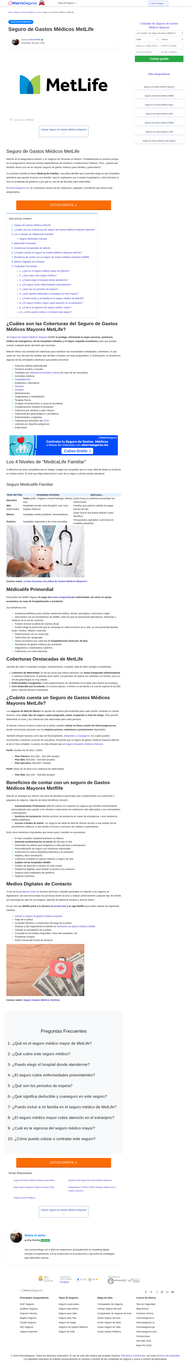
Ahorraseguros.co (145, 1322)
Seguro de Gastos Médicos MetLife (32, 225)
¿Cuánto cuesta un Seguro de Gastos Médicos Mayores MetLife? (48, 252)
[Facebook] (146, 1292)
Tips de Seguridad (145, 1304)
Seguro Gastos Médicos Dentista (41, 1000)
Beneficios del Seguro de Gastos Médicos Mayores (90, 1180)
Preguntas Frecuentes (25, 266)
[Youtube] (172, 1292)
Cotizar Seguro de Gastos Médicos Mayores (64, 131)
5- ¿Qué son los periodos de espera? (38, 289)
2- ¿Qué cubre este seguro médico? (38, 275)
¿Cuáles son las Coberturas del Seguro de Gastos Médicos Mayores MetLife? (54, 229)
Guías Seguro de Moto (109, 1322)
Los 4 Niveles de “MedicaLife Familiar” (34, 234)
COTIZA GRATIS (62, 205)
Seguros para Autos (69, 1304)
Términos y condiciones (133, 1355)
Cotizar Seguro (158, 3)
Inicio (10, 12)
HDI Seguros (26, 1327)
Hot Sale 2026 (143, 1341)
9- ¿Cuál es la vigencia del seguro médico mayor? (45, 307)
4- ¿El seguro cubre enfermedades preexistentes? (45, 284)
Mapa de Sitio (105, 1297)
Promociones (143, 1336)
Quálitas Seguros (29, 1308)
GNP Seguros (27, 1304)
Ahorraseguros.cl (145, 1318)
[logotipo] (32, 1291)
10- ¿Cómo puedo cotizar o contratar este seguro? (45, 312)
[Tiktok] (162, 1292)
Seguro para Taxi (67, 1318)
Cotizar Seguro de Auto (109, 1308)
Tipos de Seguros (66, 3)
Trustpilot (64, 1282)
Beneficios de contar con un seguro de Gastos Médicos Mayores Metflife (51, 257)
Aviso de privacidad (169, 1355)
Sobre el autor (35, 1235)
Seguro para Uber (68, 1313)
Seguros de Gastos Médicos (73, 1327)
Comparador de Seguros (110, 1304)
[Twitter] (151, 1292)
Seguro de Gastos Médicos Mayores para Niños (34, 1180)
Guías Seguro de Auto (108, 1318)
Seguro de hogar (67, 1322)
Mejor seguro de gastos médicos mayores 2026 (34, 1187)
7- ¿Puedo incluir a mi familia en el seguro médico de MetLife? (51, 298)
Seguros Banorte (28, 1331)
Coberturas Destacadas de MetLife (32, 248)
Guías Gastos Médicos (109, 1331)
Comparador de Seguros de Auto (114, 1313)
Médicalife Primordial (25, 243)
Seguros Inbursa (28, 1313)
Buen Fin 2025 (144, 1345)
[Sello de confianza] (134, 1280)
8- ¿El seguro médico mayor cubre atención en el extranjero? (51, 303)
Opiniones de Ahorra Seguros (66, 1278)
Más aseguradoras (159, 74)
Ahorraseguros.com (146, 1331)
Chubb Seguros (28, 1322)
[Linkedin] (167, 1292)
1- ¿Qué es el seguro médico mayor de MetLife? (44, 271)
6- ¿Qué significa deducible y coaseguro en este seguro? (48, 293)
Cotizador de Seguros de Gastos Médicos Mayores (159, 25)
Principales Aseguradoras (34, 1297)
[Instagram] (156, 1292)
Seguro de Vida (67, 1331)
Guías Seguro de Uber (109, 1327)
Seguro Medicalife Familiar (33, 239)
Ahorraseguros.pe (145, 1327)
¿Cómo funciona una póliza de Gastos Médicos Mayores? (55, 581)
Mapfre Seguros (28, 1318)
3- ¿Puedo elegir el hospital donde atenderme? (43, 280)
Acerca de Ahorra (146, 1297)
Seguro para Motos (68, 1308)
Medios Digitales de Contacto (29, 261)
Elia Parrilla (36, 40)
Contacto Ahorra (144, 1313)
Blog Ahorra (142, 1308)
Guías (38, 12)
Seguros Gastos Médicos (24, 12)
